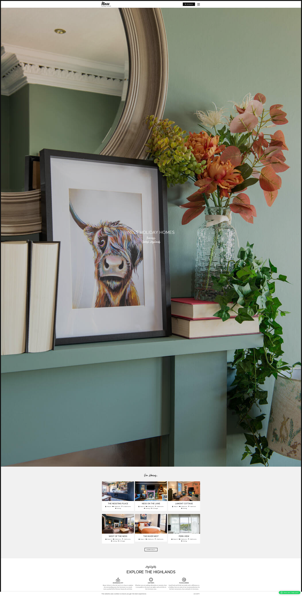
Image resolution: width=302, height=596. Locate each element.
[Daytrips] (151, 579)
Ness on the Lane (151, 504)
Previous (103, 491)
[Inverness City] (118, 579)
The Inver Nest (151, 536)
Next (132, 491)
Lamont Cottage (184, 504)
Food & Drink (184, 583)
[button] (289, 592)
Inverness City (118, 583)
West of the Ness (118, 536)
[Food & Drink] (184, 579)
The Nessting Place (118, 504)
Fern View (184, 536)
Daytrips (151, 583)
